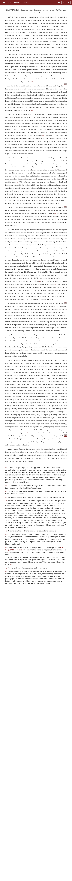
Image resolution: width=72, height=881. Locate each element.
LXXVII (12, 564)
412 (27, 433)
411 (60, 390)
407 (55, 213)
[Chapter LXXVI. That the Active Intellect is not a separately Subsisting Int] (68, 2)
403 (32, 82)
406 (17, 182)
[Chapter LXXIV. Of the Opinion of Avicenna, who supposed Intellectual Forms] (59, 2)
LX (26, 452)
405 (43, 135)
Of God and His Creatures (18, 3)
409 (40, 281)
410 (56, 284)
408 (35, 251)
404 (32, 110)
